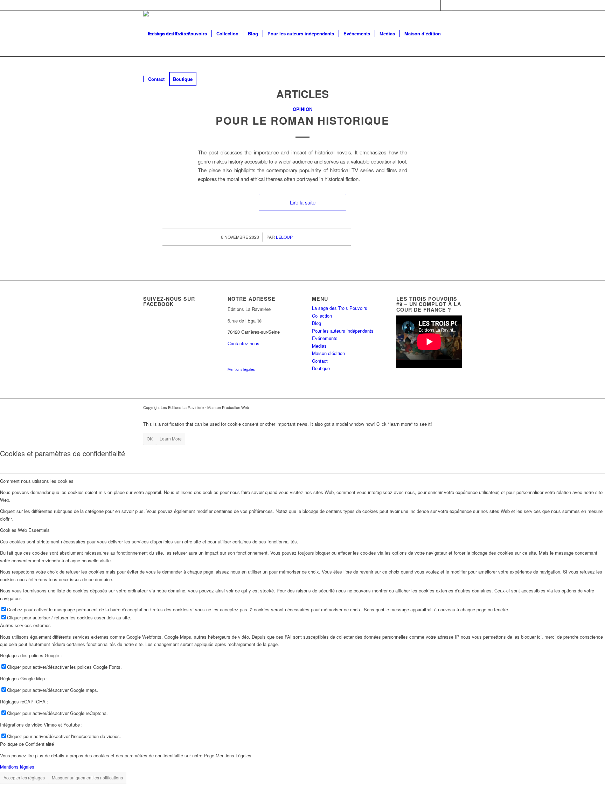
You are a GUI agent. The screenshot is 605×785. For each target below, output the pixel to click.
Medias (319, 345)
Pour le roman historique (302, 120)
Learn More (171, 439)
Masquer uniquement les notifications (87, 777)
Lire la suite (302, 202)
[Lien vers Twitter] (456, 5)
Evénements (325, 338)
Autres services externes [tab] (25, 625)
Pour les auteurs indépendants (343, 330)
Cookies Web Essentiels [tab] (25, 530)
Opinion (303, 109)
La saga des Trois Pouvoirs (339, 308)
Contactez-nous (243, 343)
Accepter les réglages (24, 777)
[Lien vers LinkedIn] (446, 5)
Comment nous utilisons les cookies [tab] (37, 481)
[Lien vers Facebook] (435, 5)
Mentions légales (241, 369)
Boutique (321, 368)
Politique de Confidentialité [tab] (27, 744)
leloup (284, 237)
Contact (320, 360)
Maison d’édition (328, 353)
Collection (322, 315)
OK (150, 439)
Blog (316, 323)
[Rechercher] (208, 79)
